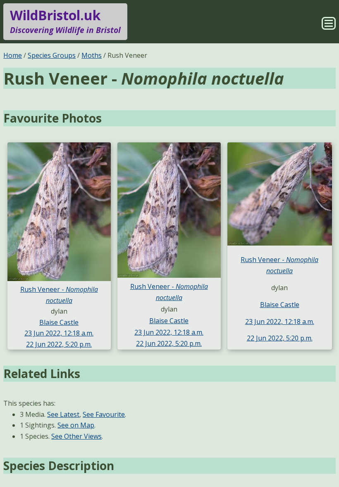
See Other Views (76, 436)
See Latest (63, 414)
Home (12, 55)
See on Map (75, 425)
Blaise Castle (59, 322)
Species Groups (52, 55)
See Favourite (104, 414)
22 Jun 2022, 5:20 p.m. (59, 344)
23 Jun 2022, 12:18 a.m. (58, 333)
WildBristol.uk (65, 20)
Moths (91, 55)
